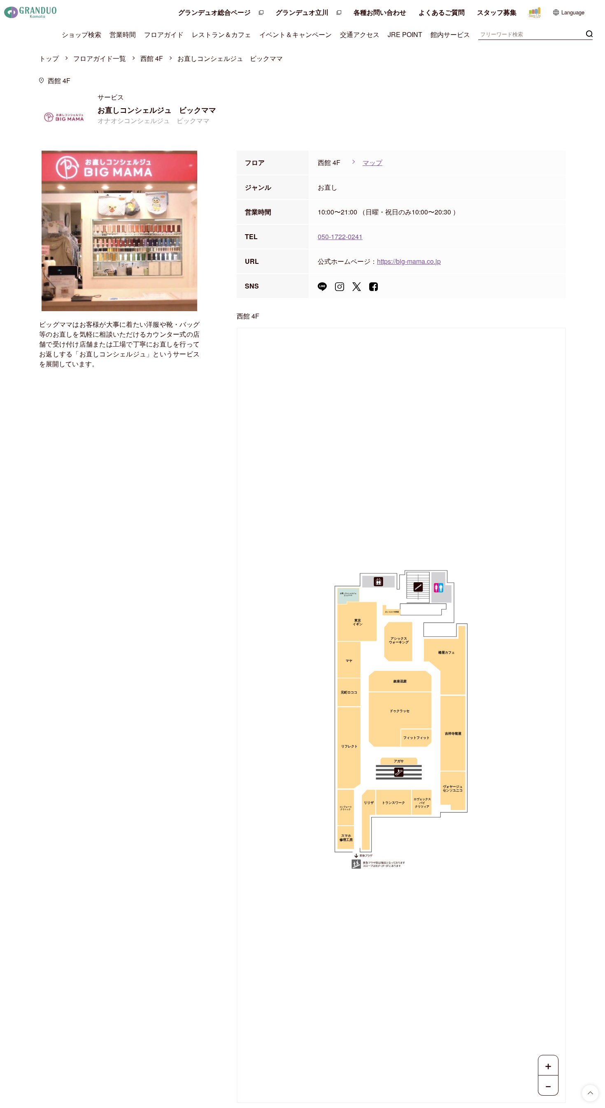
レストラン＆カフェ (221, 34)
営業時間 (122, 34)
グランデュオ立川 (302, 12)
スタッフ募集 (497, 12)
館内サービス (450, 34)
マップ (372, 162)
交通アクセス (359, 34)
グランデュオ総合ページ (214, 12)
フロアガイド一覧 (99, 58)
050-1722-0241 (340, 236)
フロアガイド (164, 34)
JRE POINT (405, 34)
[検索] (589, 33)
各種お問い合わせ (380, 12)
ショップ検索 (81, 34)
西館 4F (151, 58)
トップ (49, 58)
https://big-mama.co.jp (409, 261)
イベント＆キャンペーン (295, 34)
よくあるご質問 (442, 12)
